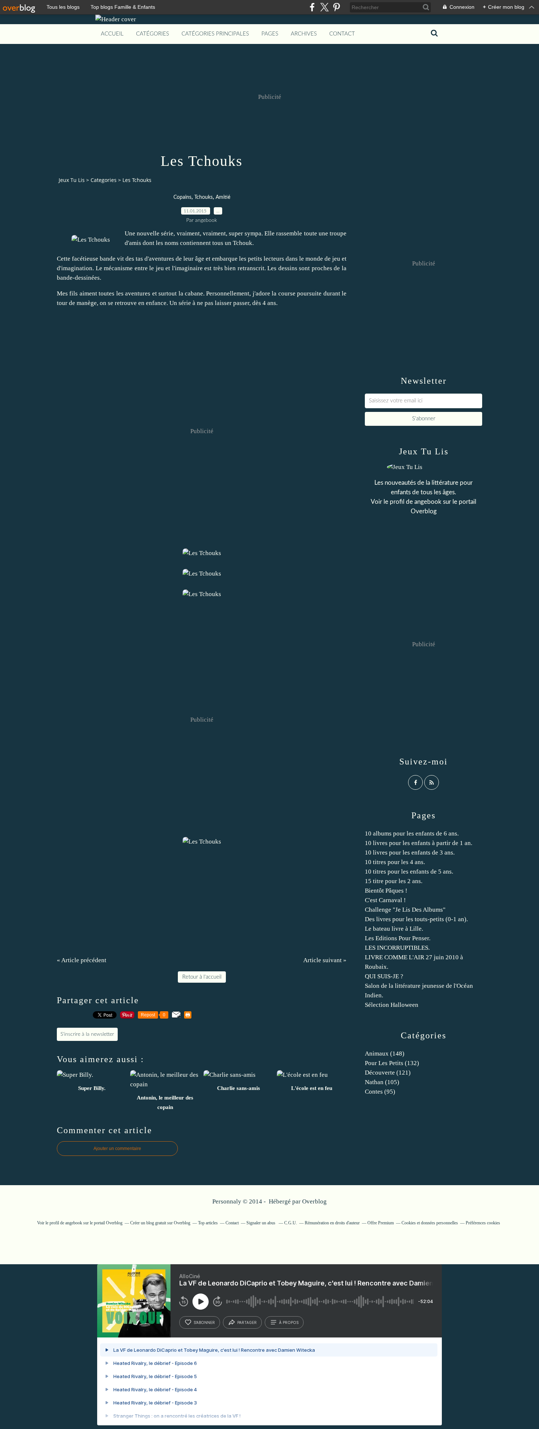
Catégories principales (215, 34)
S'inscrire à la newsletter (87, 1034)
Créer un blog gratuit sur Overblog (160, 1222)
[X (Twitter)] (324, 7)
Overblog (314, 1201)
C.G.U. (290, 1222)
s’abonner (204, 1322)
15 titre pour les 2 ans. (393, 881)
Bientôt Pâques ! (386, 890)
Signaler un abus (261, 1222)
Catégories (152, 34)
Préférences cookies (483, 1222)
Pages (269, 34)
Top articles (208, 1222)
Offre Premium (380, 1222)
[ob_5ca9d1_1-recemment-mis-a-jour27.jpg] (91, 239)
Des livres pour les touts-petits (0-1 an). (416, 919)
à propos (288, 1322)
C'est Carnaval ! (385, 900)
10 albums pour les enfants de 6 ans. (412, 833)
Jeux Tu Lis (72, 179)
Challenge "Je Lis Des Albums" (405, 909)
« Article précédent (81, 960)
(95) (380, 1091)
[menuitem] (112, 34)
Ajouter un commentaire (117, 1148)
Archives (304, 34)
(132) (392, 1063)
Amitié (223, 197)
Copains (182, 197)
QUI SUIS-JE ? (384, 976)
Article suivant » (324, 960)
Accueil (112, 34)
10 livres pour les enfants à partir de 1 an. (418, 843)
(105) (382, 1082)
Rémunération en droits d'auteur (332, 1222)
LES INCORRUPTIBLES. (397, 947)
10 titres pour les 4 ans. (395, 862)
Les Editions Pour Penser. (397, 938)
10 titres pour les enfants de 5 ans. (409, 871)
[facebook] (312, 7)
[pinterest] (336, 7)
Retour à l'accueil (201, 977)
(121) (388, 1072)
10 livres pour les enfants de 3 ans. (410, 852)
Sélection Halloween (391, 1004)
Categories (104, 179)
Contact (342, 34)
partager (247, 1322)
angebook (427, 502)
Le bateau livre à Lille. (394, 928)
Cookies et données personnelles (430, 1222)
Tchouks (203, 197)
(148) (384, 1053)
